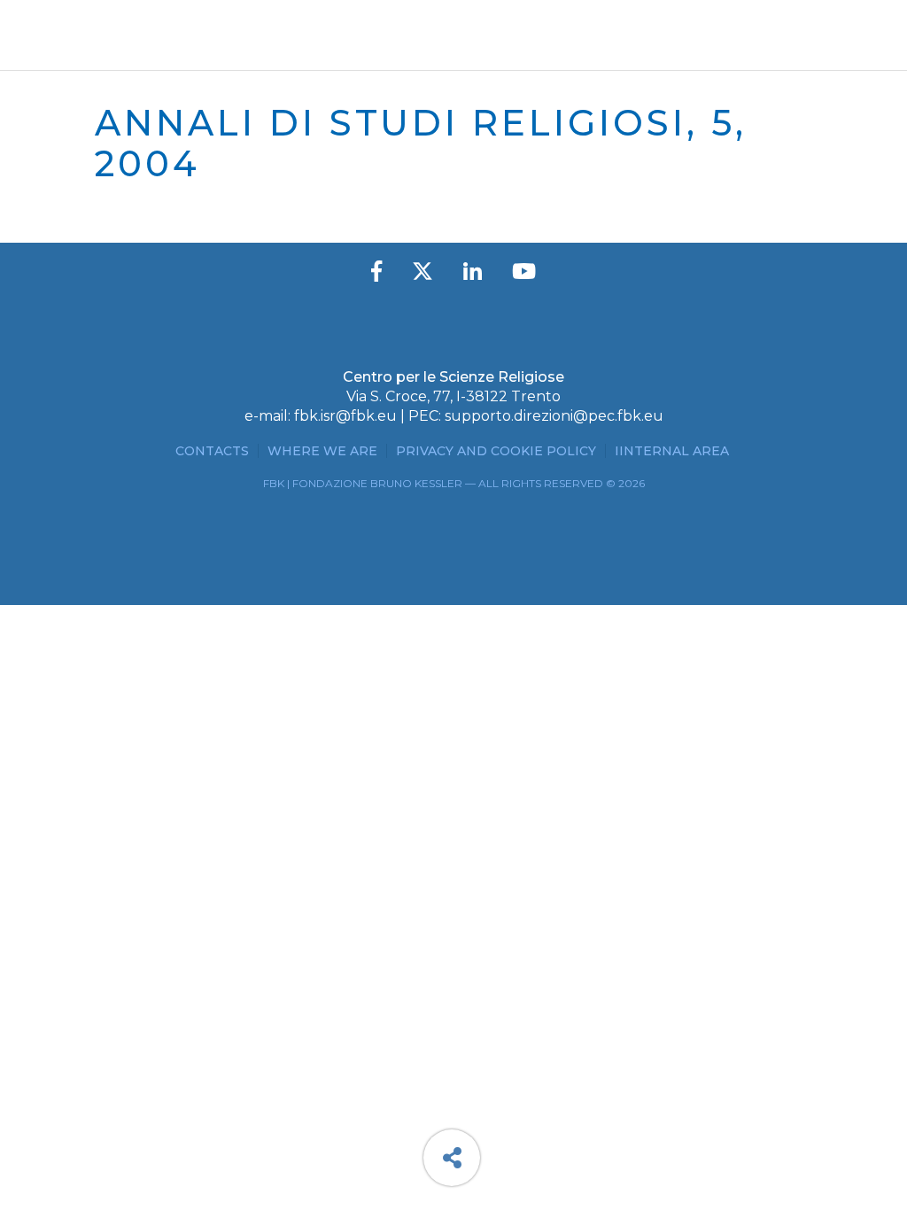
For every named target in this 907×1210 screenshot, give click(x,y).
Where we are (322, 451)
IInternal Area (672, 451)
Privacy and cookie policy (496, 451)
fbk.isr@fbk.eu (345, 415)
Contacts (212, 451)
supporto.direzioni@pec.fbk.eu (554, 415)
